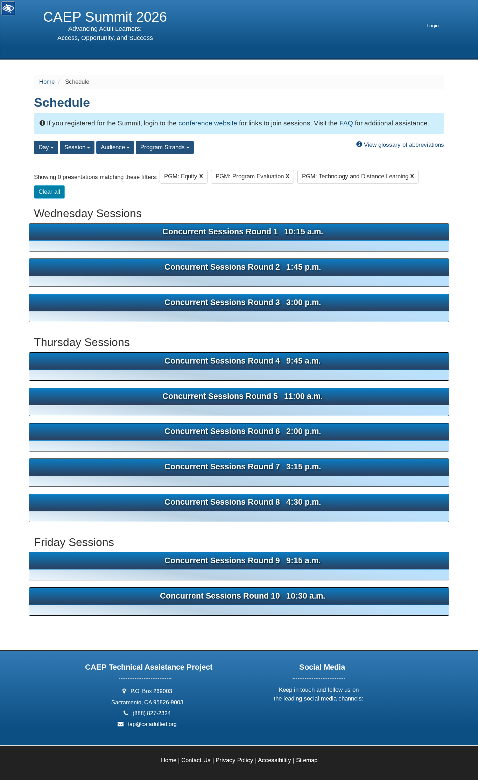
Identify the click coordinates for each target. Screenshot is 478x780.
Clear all (49, 191)
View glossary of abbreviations (403, 144)
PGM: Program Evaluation (252, 176)
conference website (207, 123)
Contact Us (196, 760)
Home (47, 81)
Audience (114, 147)
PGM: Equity (183, 176)
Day (44, 147)
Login (433, 25)
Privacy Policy (234, 760)
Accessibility (274, 760)
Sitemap (306, 760)
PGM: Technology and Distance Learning (358, 176)
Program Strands (163, 147)
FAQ (346, 123)
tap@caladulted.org (152, 724)
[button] (292, 717)
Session (75, 147)
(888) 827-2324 (152, 713)
